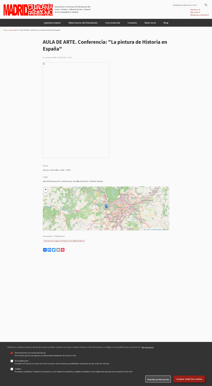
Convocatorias (13, 30)
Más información (147, 347)
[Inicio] (28, 9)
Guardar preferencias (158, 379)
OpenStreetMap (156, 229)
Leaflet (147, 229)
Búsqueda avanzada (198, 15)
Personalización (21, 361)
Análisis (18, 369)
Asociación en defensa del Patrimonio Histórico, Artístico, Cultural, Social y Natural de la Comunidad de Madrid (73, 9)
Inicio (5, 30)
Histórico (194, 9)
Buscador (194, 12)
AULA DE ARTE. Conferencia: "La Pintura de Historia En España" (40, 30)
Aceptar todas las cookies (189, 379)
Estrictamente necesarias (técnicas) (30, 353)
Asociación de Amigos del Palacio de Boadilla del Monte (64, 241)
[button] (106, 206)
